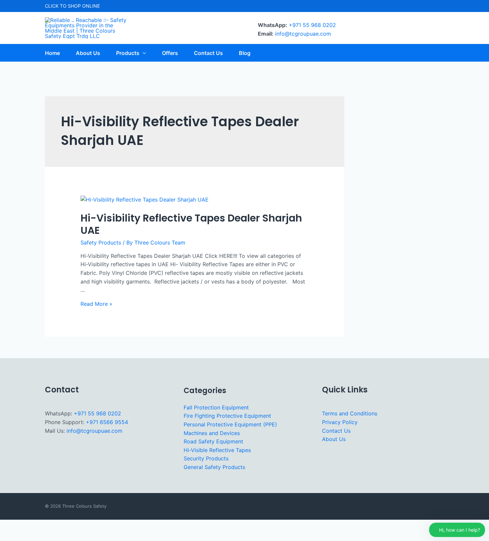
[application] (142, 53)
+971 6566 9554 (107, 422)
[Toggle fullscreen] (29, 525)
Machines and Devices (212, 433)
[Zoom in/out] (9, 525)
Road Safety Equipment (213, 441)
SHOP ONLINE (84, 6)
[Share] (50, 525)
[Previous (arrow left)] (9, 536)
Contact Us (336, 430)
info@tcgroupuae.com (303, 33)
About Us (334, 439)
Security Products (206, 458)
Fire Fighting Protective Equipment (227, 415)
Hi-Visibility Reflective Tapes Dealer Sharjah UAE (191, 224)
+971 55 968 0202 (312, 25)
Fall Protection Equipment (216, 407)
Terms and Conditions (349, 413)
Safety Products (101, 242)
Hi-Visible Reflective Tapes (217, 450)
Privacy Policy (340, 422)
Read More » (96, 303)
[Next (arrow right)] (29, 536)
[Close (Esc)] (70, 525)
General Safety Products (214, 467)
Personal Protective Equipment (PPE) (230, 424)
